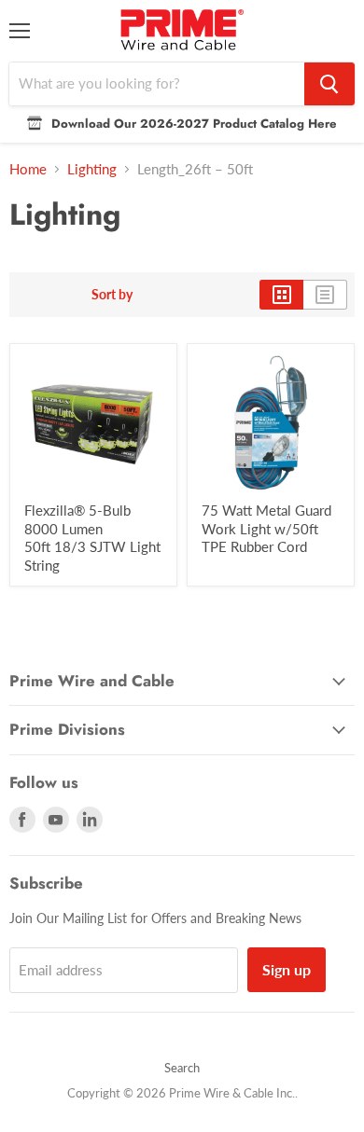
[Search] (329, 83)
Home (28, 169)
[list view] (325, 295)
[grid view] (281, 295)
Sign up (286, 969)
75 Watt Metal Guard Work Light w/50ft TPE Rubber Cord (266, 528)
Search (182, 1067)
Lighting (92, 169)
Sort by (112, 294)
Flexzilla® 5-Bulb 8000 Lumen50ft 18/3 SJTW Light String (92, 537)
